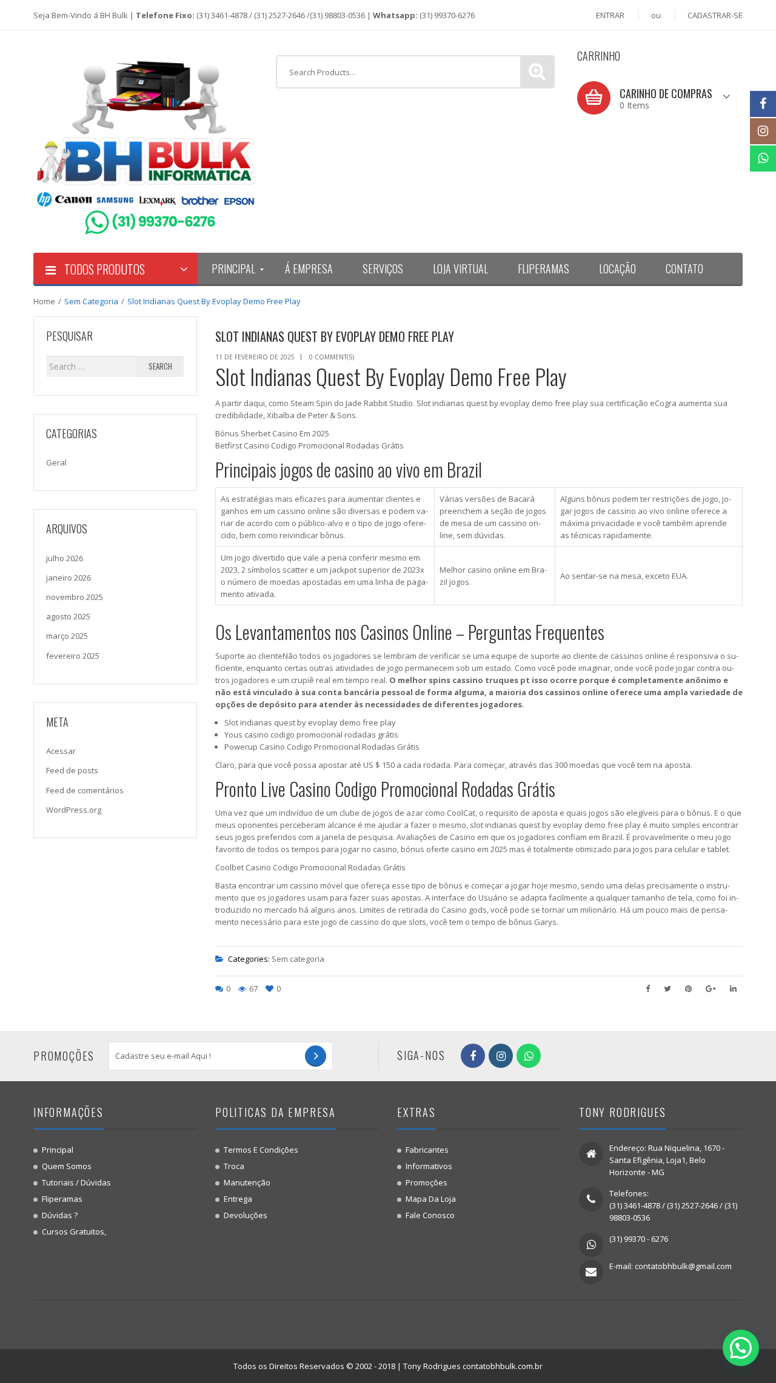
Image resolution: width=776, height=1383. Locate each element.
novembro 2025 (74, 597)
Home (44, 301)
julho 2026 (64, 558)
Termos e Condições (261, 1149)
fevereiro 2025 (72, 655)
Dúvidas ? (60, 1215)
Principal (57, 1149)
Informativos (429, 1166)
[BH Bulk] (145, 141)
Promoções (426, 1182)
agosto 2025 (68, 616)
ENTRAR (610, 15)
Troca (234, 1166)
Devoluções (245, 1215)
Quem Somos (67, 1166)
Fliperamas (62, 1198)
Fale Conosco (430, 1215)
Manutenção (247, 1182)
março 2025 (67, 635)
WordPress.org (73, 809)
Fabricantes (427, 1149)
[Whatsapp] (763, 158)
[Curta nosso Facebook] (763, 104)
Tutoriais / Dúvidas (76, 1182)
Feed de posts (72, 770)
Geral (56, 462)
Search (160, 366)
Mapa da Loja (431, 1198)
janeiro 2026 (68, 577)
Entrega (238, 1198)
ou (656, 15)
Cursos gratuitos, (74, 1231)
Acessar (61, 750)
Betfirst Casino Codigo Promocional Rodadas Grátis (309, 445)
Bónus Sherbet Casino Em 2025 (272, 433)
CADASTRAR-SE (715, 15)
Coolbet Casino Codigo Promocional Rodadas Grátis (310, 867)
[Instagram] (763, 131)
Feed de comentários (85, 790)
